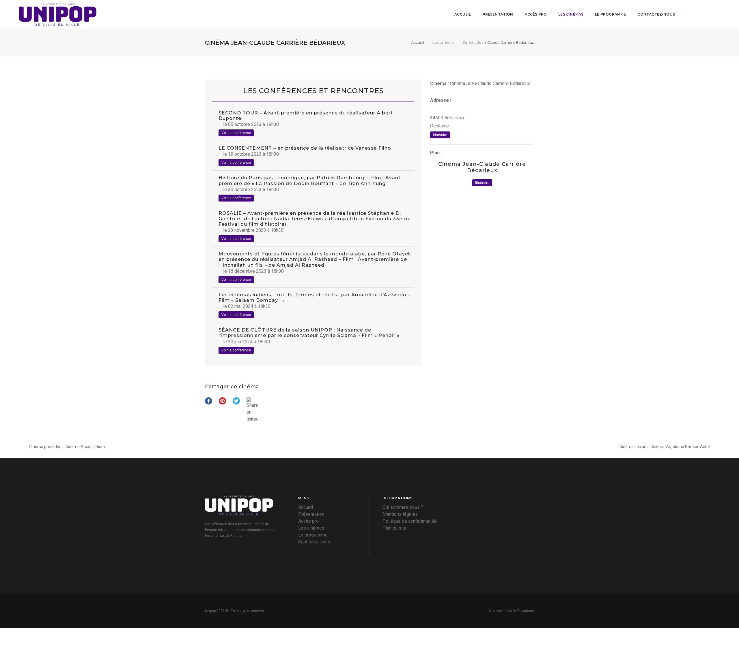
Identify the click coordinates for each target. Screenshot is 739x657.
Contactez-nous (656, 14)
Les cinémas (570, 14)
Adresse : (440, 100)
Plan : (436, 152)
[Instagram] (707, 14)
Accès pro (536, 14)
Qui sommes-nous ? (402, 507)
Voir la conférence (236, 133)
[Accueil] (57, 14)
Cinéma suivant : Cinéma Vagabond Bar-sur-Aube (664, 446)
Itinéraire (440, 135)
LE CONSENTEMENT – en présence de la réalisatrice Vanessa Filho (305, 148)
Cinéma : (439, 83)
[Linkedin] (717, 14)
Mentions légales (400, 514)
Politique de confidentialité (409, 521)
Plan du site (394, 528)
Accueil (462, 14)
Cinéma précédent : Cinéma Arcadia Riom (67, 446)
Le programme (610, 14)
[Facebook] (696, 14)
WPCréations (523, 611)
